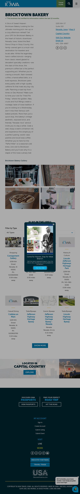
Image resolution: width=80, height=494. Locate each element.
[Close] (53, 224)
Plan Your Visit (40, 268)
